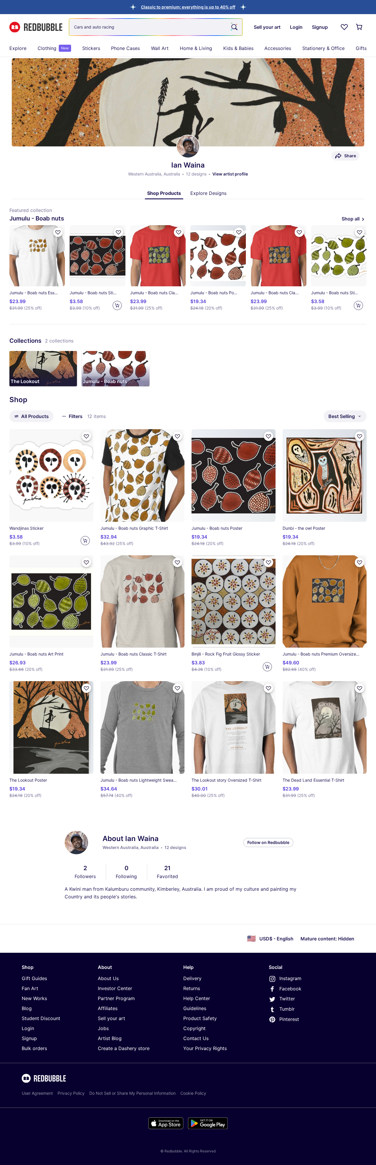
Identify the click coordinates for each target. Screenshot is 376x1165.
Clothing (53, 48)
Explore (17, 48)
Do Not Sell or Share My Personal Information (132, 1093)
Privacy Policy (71, 1093)
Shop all (351, 219)
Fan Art (30, 988)
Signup (29, 1038)
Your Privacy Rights (205, 1048)
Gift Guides (34, 978)
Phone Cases (125, 48)
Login (28, 1028)
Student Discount (41, 1018)
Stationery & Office (323, 48)
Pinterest (289, 1019)
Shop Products (164, 193)
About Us (108, 978)
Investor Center (115, 988)
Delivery (192, 978)
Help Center (196, 998)
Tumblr (287, 1009)
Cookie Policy (193, 1093)
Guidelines (194, 1008)
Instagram (290, 978)
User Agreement (37, 1093)
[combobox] (155, 27)
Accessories (277, 48)
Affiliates (108, 1008)
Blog (27, 1008)
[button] (188, 6)
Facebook (290, 989)
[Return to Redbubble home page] (35, 27)
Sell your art (111, 1018)
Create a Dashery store (124, 1048)
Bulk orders (34, 1048)
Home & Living (196, 48)
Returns (191, 988)
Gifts (361, 48)
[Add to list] (58, 232)
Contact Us (196, 1038)
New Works (34, 998)
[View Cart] (359, 27)
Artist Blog (110, 1038)
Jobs (103, 1028)
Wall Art (160, 48)
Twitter (287, 999)
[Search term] (234, 27)
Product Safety (200, 1018)
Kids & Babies (238, 48)
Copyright (194, 1028)
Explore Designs (208, 193)
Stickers (91, 48)
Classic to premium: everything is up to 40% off (188, 6)
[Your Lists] (344, 27)
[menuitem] (17, 48)
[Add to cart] (117, 305)
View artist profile (230, 173)
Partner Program (116, 998)
